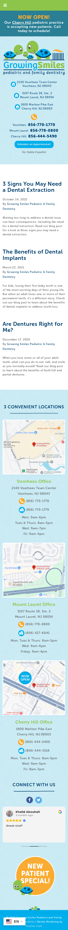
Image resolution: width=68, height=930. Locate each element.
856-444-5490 (34, 136)
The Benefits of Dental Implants (33, 254)
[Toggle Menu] (5, 5)
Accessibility (27, 921)
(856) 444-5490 (37, 742)
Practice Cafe (34, 926)
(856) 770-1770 (37, 501)
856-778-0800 (34, 130)
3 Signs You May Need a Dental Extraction (32, 186)
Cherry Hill (21, 22)
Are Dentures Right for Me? (33, 327)
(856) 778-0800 (37, 624)
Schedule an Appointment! (34, 144)
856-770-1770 (34, 124)
